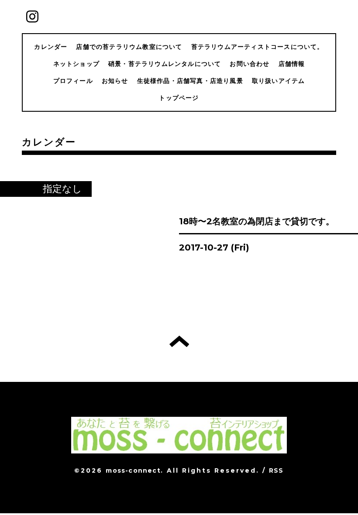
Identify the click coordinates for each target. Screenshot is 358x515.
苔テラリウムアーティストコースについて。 (257, 47)
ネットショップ (76, 64)
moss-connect (133, 470)
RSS (276, 470)
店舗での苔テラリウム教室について (129, 47)
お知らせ (115, 81)
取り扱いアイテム (278, 81)
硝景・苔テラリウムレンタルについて (164, 64)
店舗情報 (292, 64)
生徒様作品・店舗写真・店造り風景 (190, 81)
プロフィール (73, 81)
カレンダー (50, 47)
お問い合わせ (249, 64)
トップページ (179, 98)
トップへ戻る (179, 341)
